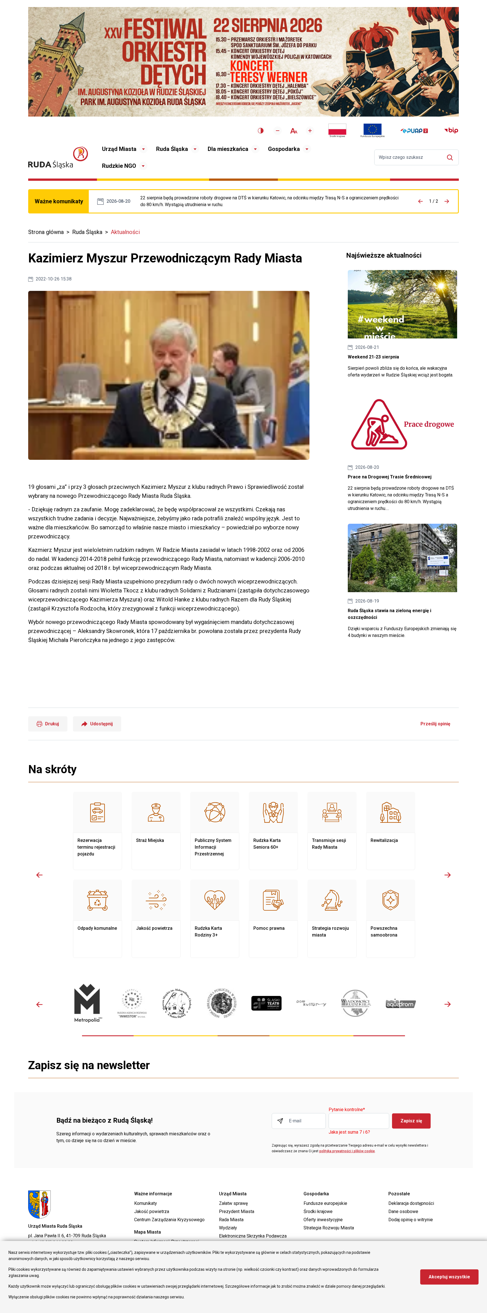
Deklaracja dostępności (411, 1203)
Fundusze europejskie (325, 1203)
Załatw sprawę (233, 1203)
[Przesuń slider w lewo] (39, 875)
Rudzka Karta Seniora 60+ (273, 831)
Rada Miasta (231, 1219)
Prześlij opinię (435, 723)
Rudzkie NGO (119, 165)
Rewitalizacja (390, 831)
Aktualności (125, 232)
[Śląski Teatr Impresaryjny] (266, 1003)
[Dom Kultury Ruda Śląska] (311, 1003)
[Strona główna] (58, 157)
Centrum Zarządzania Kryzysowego (169, 1219)
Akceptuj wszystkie (449, 1276)
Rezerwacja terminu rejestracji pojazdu (97, 831)
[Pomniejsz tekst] (277, 130)
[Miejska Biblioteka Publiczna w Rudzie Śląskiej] (221, 1003)
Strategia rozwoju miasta (332, 919)
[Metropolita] (87, 1003)
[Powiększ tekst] (310, 130)
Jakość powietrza (156, 919)
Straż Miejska (156, 831)
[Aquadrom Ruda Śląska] (401, 1003)
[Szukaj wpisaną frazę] (451, 157)
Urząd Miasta (119, 149)
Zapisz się (411, 1120)
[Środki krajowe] (337, 131)
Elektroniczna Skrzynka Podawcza (253, 1236)
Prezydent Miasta (236, 1211)
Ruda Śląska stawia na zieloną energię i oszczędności (402, 581)
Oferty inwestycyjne (323, 1219)
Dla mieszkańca (228, 149)
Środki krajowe (318, 1211)
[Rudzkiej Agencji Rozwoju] (132, 1003)
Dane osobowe (403, 1211)
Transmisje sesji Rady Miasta (332, 831)
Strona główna (46, 232)
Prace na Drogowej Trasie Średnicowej (270, 201)
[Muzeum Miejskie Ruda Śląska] (177, 1003)
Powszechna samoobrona (390, 919)
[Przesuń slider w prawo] (447, 875)
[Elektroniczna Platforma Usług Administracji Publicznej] (414, 130)
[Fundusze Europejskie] (372, 131)
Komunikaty (145, 1203)
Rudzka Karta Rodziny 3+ (214, 919)
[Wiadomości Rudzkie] (356, 1003)
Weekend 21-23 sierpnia (402, 324)
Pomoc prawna (273, 919)
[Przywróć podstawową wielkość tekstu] (293, 131)
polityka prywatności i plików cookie (347, 1151)
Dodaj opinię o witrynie (410, 1219)
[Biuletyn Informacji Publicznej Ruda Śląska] (451, 130)
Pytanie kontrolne (347, 1110)
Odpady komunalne (97, 919)
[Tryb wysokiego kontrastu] (260, 130)
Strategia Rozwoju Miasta (329, 1227)
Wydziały (228, 1227)
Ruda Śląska (172, 149)
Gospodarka (284, 149)
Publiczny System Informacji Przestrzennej (214, 831)
